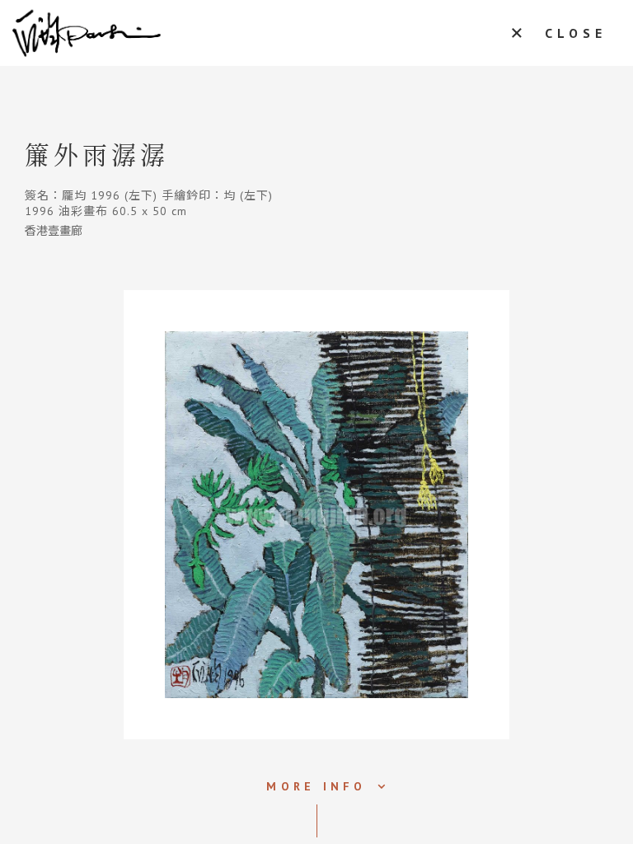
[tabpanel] (316, 514)
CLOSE (576, 33)
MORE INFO (316, 786)
